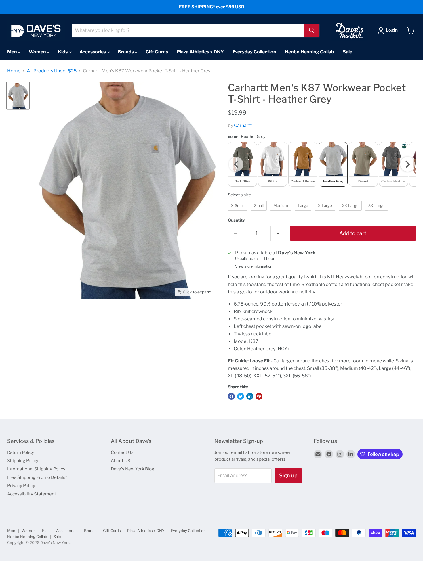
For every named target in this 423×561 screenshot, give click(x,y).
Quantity (236, 220)
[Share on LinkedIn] (249, 396)
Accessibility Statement (31, 494)
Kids (63, 52)
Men (12, 52)
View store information (253, 266)
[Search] (311, 30)
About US (120, 460)
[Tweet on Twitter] (240, 396)
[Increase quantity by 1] (278, 233)
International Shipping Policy (36, 469)
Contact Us (122, 452)
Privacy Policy (21, 485)
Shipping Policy (22, 460)
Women (38, 52)
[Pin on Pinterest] (259, 396)
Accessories (93, 52)
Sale (347, 52)
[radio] (272, 164)
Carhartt (243, 125)
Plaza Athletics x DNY (200, 52)
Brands (126, 52)
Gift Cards (157, 52)
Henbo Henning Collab (309, 52)
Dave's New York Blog (132, 469)
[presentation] (236, 164)
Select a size (239, 194)
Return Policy (20, 452)
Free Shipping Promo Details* (37, 477)
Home (13, 71)
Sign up (288, 475)
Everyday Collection (254, 52)
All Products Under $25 (52, 71)
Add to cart (352, 233)
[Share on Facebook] (231, 396)
